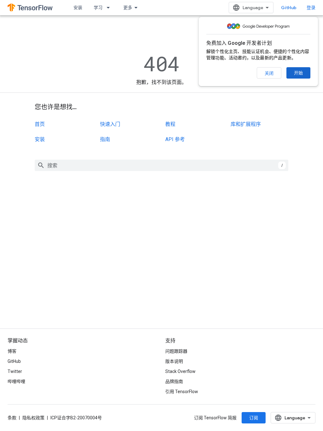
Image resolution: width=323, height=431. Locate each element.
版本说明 (174, 361)
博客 (12, 351)
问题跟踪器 (176, 351)
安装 (77, 7)
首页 (40, 124)
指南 (105, 139)
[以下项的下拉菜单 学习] (110, 7)
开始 (298, 73)
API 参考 (175, 139)
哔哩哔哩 (16, 381)
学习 (98, 7)
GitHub (289, 7)
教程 (170, 124)
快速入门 (110, 124)
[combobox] (161, 165)
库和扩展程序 (246, 124)
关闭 (269, 73)
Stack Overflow (180, 371)
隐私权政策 (33, 417)
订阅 (253, 418)
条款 (12, 417)
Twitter (15, 371)
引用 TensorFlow (181, 391)
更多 (127, 7)
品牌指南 (174, 381)
